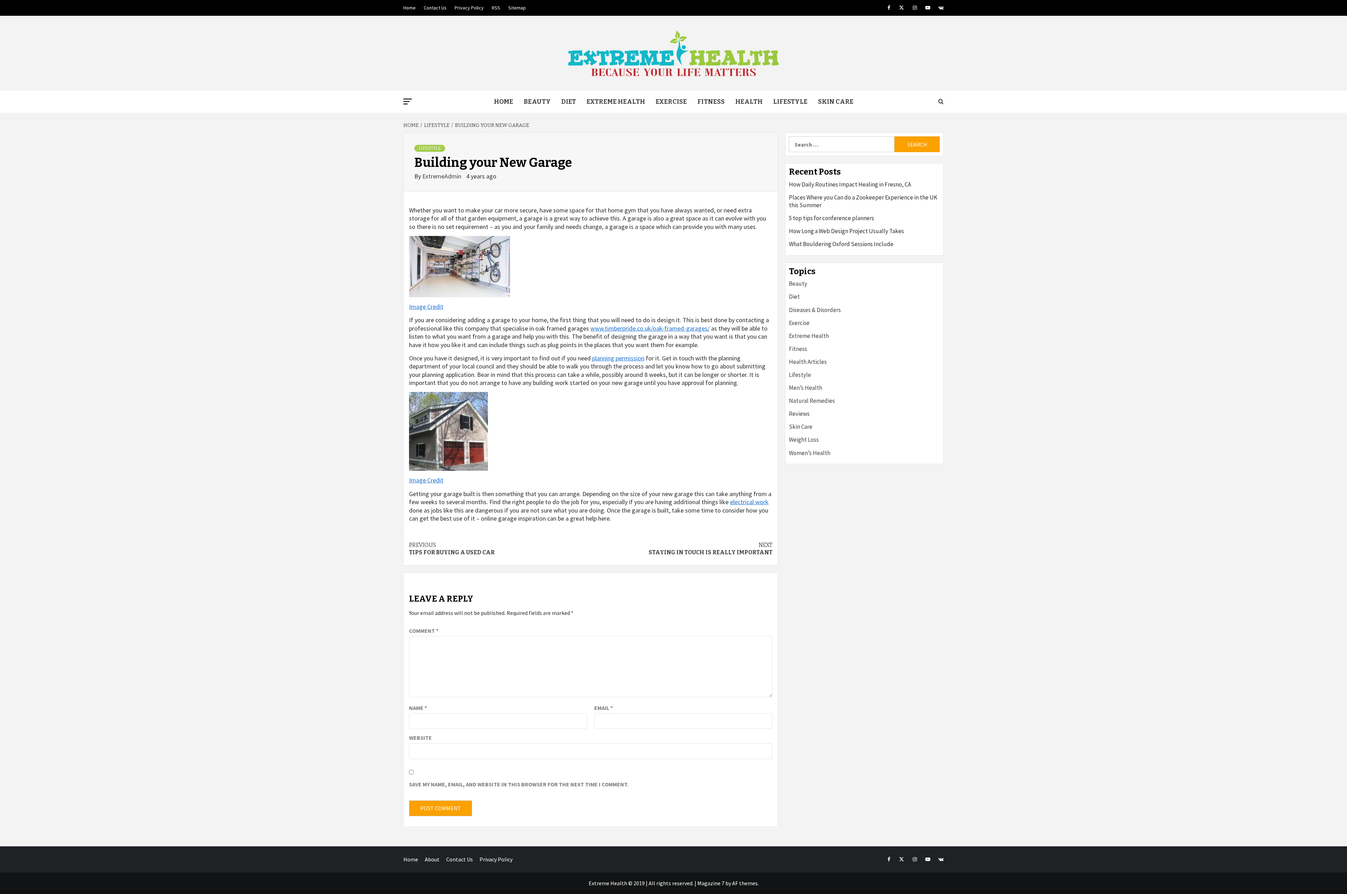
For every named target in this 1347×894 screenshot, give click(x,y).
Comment (423, 630)
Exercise (671, 102)
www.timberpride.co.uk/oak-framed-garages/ (650, 328)
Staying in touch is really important (710, 549)
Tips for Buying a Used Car (452, 549)
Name (418, 707)
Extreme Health (616, 102)
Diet (568, 102)
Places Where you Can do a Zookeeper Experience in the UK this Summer (863, 201)
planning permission (618, 358)
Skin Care (835, 102)
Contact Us (435, 8)
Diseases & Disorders (815, 310)
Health (749, 102)
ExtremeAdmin (442, 176)
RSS (496, 8)
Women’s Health (809, 453)
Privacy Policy (469, 8)
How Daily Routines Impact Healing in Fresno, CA (850, 184)
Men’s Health (805, 388)
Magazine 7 (710, 883)
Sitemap (517, 8)
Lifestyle (790, 102)
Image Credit (426, 307)
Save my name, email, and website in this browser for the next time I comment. (518, 784)
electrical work (749, 502)
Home (409, 8)
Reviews (799, 414)
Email (603, 707)
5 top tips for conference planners (831, 218)
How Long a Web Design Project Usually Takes (846, 231)
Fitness (711, 102)
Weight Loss (804, 439)
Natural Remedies (812, 401)
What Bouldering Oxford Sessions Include (841, 244)
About (432, 859)
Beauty (537, 102)
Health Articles (808, 362)
